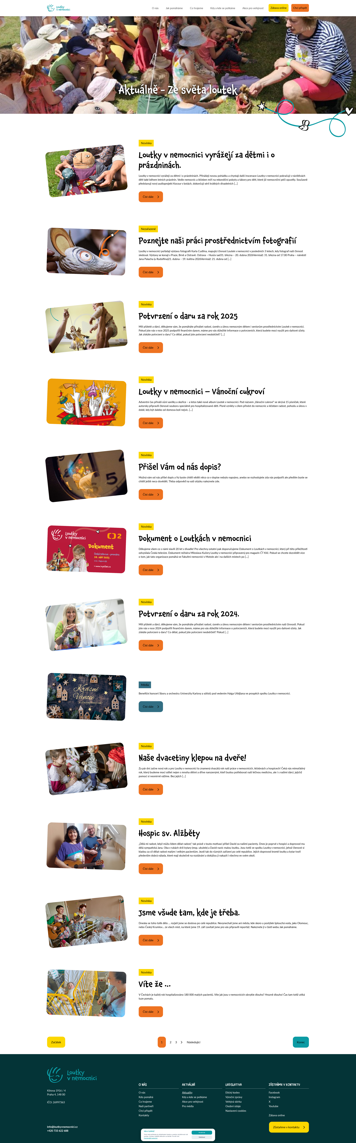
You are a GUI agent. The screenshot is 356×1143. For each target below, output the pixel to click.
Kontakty (144, 1115)
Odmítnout (202, 1137)
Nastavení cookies (235, 1110)
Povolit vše (202, 1132)
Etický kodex (232, 1092)
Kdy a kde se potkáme (222, 8)
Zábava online (279, 8)
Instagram (274, 1097)
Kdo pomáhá (146, 1097)
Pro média (188, 1106)
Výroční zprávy (233, 1097)
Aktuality (187, 1092)
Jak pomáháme (174, 8)
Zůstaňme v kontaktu (286, 1127)
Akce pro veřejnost (253, 8)
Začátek (56, 1042)
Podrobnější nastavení (150, 1138)
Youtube (273, 1106)
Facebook (274, 1092)
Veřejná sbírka (233, 1101)
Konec (301, 1042)
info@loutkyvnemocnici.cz (62, 1127)
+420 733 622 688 (57, 1130)
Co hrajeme (196, 8)
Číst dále (148, 197)
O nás (155, 8)
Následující (193, 1042)
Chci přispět (300, 8)
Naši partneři (146, 1106)
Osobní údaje (233, 1106)
